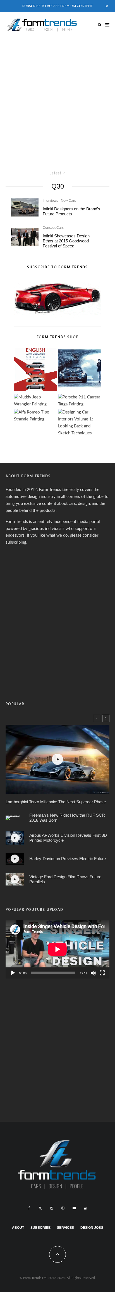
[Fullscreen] (102, 973)
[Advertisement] (57, 97)
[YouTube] (74, 1208)
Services (65, 1228)
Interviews (50, 201)
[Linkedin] (85, 1208)
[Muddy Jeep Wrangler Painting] (35, 401)
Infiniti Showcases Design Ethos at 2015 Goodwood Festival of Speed (66, 240)
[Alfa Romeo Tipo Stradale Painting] (35, 416)
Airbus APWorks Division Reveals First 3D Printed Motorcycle (68, 838)
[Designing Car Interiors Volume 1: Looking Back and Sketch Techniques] (79, 423)
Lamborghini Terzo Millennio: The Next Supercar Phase (56, 801)
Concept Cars (53, 228)
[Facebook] (29, 1208)
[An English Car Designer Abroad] (35, 370)
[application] (57, 949)
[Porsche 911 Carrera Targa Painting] (79, 401)
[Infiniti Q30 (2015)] (25, 207)
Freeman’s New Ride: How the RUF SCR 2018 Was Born (67, 818)
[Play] (13, 973)
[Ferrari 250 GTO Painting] (79, 370)
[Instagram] (51, 1208)
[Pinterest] (62, 1208)
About (18, 1228)
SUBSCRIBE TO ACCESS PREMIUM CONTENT (57, 6)
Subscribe (40, 1228)
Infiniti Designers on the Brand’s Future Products (71, 211)
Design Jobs (91, 1228)
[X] (40, 1208)
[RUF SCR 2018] (15, 818)
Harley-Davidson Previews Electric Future (67, 858)
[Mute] (93, 973)
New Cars (68, 201)
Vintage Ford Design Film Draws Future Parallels (65, 879)
